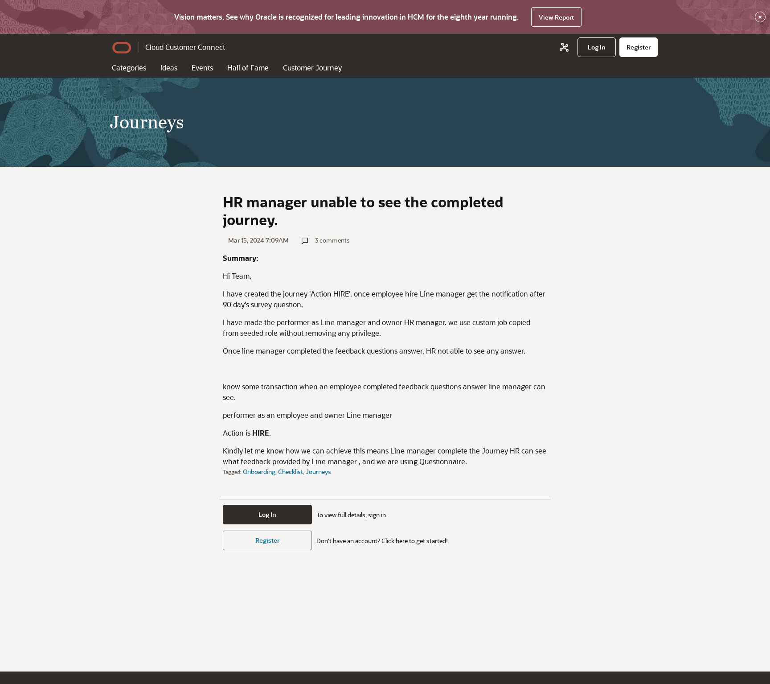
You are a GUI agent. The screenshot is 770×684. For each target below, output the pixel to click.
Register (267, 540)
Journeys (318, 471)
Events (202, 67)
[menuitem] (597, 47)
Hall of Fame (248, 67)
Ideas (168, 67)
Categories (129, 67)
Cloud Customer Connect (185, 47)
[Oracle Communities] (564, 47)
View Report (556, 17)
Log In (267, 514)
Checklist (290, 471)
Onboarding (259, 471)
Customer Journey (312, 67)
